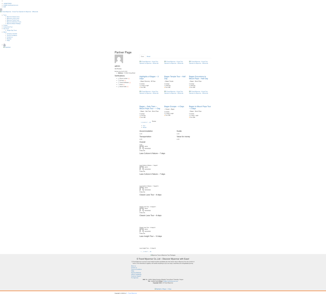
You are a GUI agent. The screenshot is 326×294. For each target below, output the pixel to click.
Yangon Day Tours (12, 30)
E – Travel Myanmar (131, 293)
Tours (4, 15)
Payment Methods (136, 272)
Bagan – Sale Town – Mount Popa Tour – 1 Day (149, 107)
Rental (148, 56)
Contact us (10, 37)
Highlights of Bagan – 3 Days (149, 77)
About (5, 32)
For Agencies (134, 278)
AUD (4, 7)
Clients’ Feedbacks (136, 274)
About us (133, 266)
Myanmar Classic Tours (13, 17)
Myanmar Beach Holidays (14, 23)
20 (150, 122)
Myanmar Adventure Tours (14, 22)
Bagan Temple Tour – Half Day (174, 77)
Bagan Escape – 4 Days (174, 106)
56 (150, 251)
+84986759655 (7, 3)
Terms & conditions (12, 35)
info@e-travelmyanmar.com (10, 5)
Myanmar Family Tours (13, 20)
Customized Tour (8, 27)
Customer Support (136, 276)
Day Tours (6, 28)
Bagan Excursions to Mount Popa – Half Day (198, 77)
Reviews (9, 39)
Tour (144, 126)
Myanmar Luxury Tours (13, 18)
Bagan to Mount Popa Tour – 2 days (200, 107)
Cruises (5, 25)
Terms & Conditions (136, 269)
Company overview (12, 34)
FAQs (8, 40)
